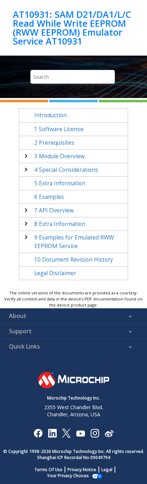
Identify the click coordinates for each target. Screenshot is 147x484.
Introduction (50, 115)
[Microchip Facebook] (38, 433)
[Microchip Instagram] (94, 433)
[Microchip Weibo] (109, 433)
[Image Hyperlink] (80, 433)
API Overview (54, 210)
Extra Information (59, 183)
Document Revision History (73, 259)
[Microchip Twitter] (66, 433)
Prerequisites (54, 142)
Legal (106, 470)
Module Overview (59, 156)
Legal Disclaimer (55, 273)
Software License (58, 129)
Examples (49, 197)
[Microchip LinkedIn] (52, 433)
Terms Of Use (48, 470)
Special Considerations (66, 170)
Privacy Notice (81, 470)
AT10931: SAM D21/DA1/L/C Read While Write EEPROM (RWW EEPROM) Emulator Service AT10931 (72, 28)
